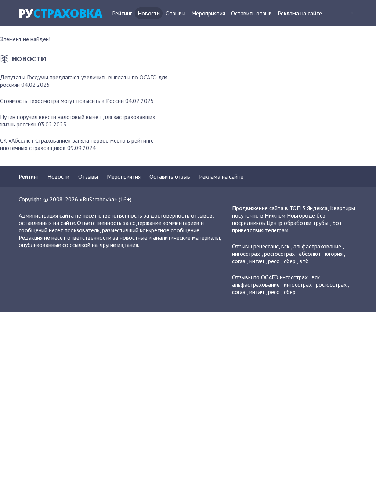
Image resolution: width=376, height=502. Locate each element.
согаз (238, 261)
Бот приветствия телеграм (287, 226)
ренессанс (266, 246)
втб (304, 261)
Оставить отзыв (251, 13)
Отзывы (175, 13)
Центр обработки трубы (297, 222)
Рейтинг (122, 13)
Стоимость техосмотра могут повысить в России (62, 100)
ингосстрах (246, 253)
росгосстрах (279, 253)
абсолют (310, 253)
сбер (290, 261)
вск (285, 246)
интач (256, 261)
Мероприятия (208, 13)
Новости (149, 13)
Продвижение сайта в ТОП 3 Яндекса (280, 208)
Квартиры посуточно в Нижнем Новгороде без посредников (293, 215)
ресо (274, 261)
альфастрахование (317, 246)
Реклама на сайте (300, 13)
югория (334, 253)
